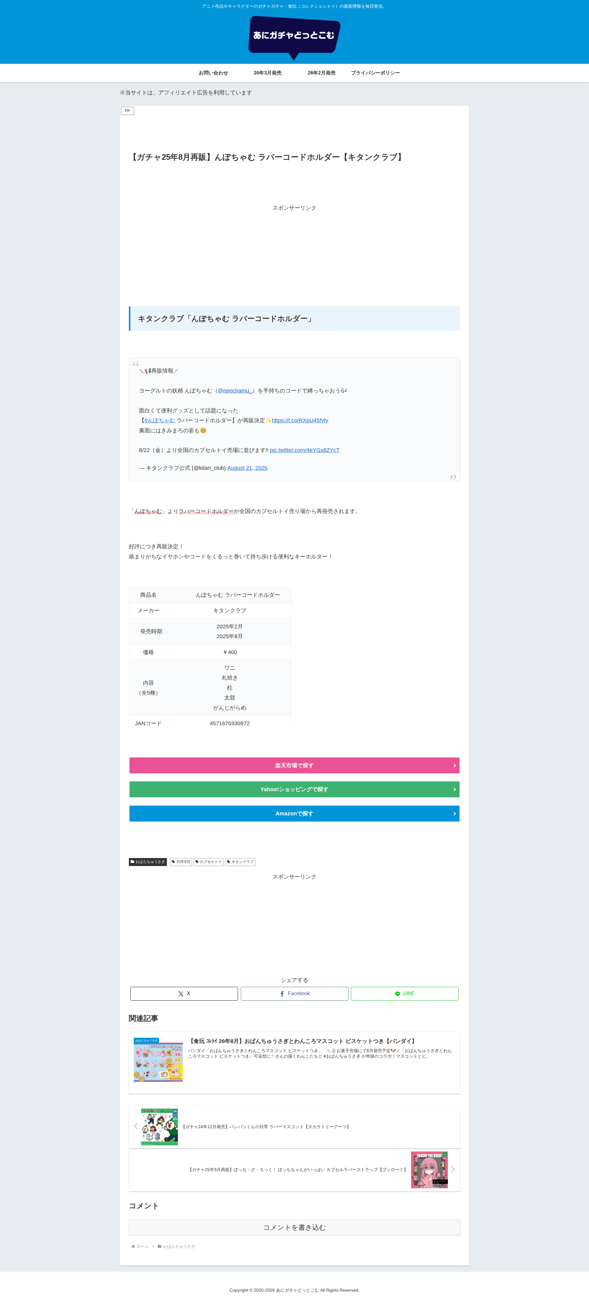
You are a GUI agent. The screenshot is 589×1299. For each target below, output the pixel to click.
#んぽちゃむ (159, 420)
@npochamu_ (235, 391)
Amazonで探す (294, 813)
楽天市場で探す (294, 765)
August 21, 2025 (247, 468)
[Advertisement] (294, 130)
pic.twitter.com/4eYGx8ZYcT (305, 450)
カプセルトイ (211, 862)
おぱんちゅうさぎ (150, 862)
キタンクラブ (243, 862)
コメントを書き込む (294, 1227)
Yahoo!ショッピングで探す (294, 789)
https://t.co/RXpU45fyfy (300, 420)
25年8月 (183, 862)
